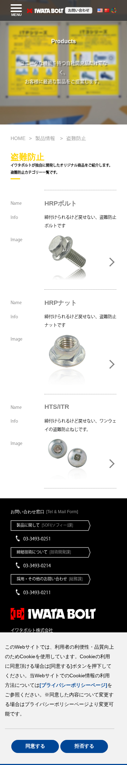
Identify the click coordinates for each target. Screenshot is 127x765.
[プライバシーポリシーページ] (73, 685)
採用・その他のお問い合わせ (50, 579)
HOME (18, 138)
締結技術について (44, 552)
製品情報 (45, 138)
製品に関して (45, 525)
